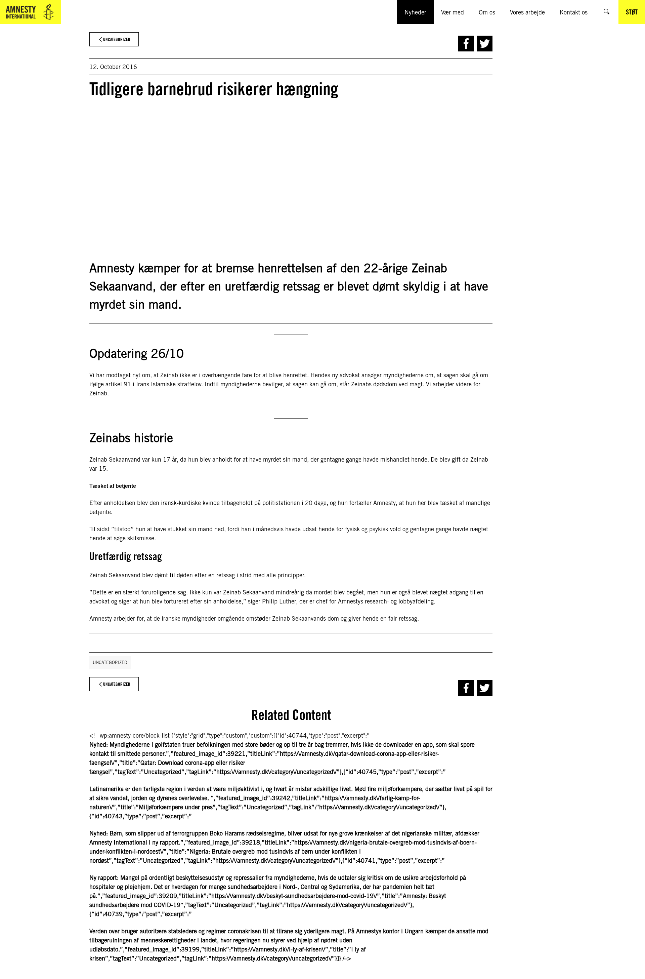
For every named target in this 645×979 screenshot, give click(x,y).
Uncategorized (110, 662)
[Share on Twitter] (484, 43)
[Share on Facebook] (466, 43)
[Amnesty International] (30, 12)
